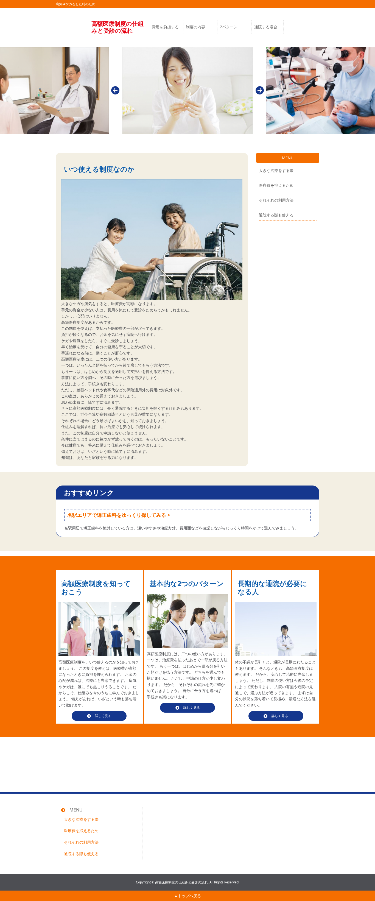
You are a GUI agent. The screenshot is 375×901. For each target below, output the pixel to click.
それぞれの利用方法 (276, 200)
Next (260, 90)
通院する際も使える (276, 214)
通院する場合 (265, 26)
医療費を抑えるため (276, 185)
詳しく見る (103, 715)
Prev (115, 90)
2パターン (228, 26)
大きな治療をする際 (276, 170)
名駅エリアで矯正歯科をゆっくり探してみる (116, 515)
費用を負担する (165, 26)
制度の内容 (195, 26)
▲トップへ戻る (187, 895)
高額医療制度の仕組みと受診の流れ (117, 27)
